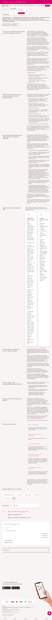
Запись (25, 618)
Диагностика (6, 24)
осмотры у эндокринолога (37, 418)
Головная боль (37, 494)
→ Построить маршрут (10, 530)
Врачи (18, 5)
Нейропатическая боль (9, 494)
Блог (28, 5)
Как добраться (6, 550)
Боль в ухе (19, 494)
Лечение (14, 24)
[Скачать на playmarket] (16, 588)
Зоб (28, 72)
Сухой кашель (7, 498)
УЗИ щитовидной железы (33, 164)
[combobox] (25, 505)
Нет (14, 13)
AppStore (19, 2)
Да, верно (21, 13)
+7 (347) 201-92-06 (8, 540)
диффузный (30, 75)
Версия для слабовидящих (8, 614)
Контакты (31, 5)
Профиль (46, 618)
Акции (21, 5)
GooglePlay (24, 2)
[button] (38, 424)
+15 (14, 498)
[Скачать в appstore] (6, 588)
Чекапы (25, 5)
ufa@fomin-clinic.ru (8, 542)
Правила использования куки (7, 611)
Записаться (47, 5)
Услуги (15, 5)
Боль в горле (28, 494)
